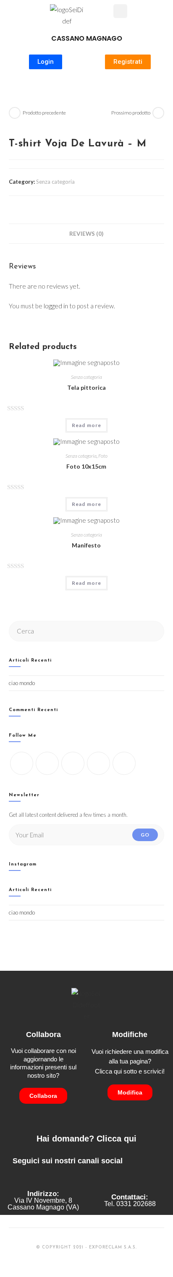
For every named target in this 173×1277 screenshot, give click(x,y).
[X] (21, 763)
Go (145, 834)
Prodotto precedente (44, 112)
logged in (56, 306)
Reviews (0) (86, 233)
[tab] (87, 233)
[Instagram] (72, 763)
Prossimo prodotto (130, 112)
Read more (87, 425)
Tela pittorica (86, 387)
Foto (102, 456)
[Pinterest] (124, 763)
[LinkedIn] (98, 763)
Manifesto (86, 545)
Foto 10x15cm (86, 466)
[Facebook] (47, 763)
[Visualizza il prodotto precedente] (15, 113)
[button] (107, 12)
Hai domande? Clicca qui (86, 1138)
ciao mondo (22, 683)
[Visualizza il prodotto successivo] (158, 113)
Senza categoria (55, 181)
